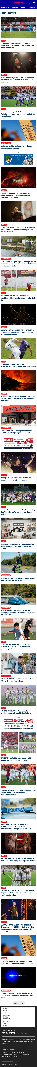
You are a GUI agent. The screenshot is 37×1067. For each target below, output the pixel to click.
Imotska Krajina (6, 143)
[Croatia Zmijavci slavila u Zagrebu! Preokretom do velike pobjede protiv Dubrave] (18, 348)
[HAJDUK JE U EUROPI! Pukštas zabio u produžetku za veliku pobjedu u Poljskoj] (18, 695)
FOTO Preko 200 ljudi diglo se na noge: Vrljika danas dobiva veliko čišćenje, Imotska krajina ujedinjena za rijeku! (18, 264)
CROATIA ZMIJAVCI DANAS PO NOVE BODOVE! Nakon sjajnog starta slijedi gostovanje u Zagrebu (15, 647)
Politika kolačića (30, 1039)
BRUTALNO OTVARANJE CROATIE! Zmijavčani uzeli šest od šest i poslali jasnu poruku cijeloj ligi (18, 298)
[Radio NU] (18, 2)
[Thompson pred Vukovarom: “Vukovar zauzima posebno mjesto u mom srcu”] (18, 462)
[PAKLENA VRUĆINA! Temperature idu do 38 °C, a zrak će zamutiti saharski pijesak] (18, 663)
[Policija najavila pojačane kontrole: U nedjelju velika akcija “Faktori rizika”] (18, 562)
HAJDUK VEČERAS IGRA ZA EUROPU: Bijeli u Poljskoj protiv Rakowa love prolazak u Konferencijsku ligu (17, 893)
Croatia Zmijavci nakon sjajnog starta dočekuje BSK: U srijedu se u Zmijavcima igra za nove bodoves (18, 46)
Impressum (5, 1039)
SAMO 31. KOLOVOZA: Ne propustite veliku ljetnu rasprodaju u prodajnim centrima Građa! (17, 546)
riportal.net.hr (21, 1052)
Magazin (4, 74)
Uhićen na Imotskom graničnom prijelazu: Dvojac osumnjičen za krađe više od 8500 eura (17, 995)
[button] (3, 2)
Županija (4, 393)
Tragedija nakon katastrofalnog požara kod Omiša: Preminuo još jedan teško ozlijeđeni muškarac (18, 399)
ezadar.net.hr (17, 1054)
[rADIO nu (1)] (18, 443)
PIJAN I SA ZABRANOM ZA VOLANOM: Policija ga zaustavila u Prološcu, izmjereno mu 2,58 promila (18, 613)
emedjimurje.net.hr (7, 1054)
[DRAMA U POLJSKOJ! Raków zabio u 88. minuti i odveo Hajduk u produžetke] (18, 742)
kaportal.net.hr (26, 1054)
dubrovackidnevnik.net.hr (9, 1052)
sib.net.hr (15, 1056)
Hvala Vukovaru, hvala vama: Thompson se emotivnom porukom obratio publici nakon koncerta (17, 80)
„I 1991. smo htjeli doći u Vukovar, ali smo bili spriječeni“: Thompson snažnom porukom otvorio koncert (18, 230)
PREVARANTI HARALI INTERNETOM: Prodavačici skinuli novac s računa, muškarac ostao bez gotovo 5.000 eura (16, 827)
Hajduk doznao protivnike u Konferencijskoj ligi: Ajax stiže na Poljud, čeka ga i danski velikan (18, 512)
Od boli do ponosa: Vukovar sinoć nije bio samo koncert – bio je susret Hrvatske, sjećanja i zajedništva (17, 195)
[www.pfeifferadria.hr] (18, 159)
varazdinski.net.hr (7, 1056)
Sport (3, 40)
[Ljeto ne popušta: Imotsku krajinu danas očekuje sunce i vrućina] (18, 130)
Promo (3, 541)
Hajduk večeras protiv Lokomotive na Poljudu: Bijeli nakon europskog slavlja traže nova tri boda (18, 114)
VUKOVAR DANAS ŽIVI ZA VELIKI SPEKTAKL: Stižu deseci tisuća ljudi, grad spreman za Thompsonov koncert (17, 332)
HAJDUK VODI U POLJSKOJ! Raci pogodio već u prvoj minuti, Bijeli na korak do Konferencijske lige (18, 792)
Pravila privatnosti (18, 1041)
